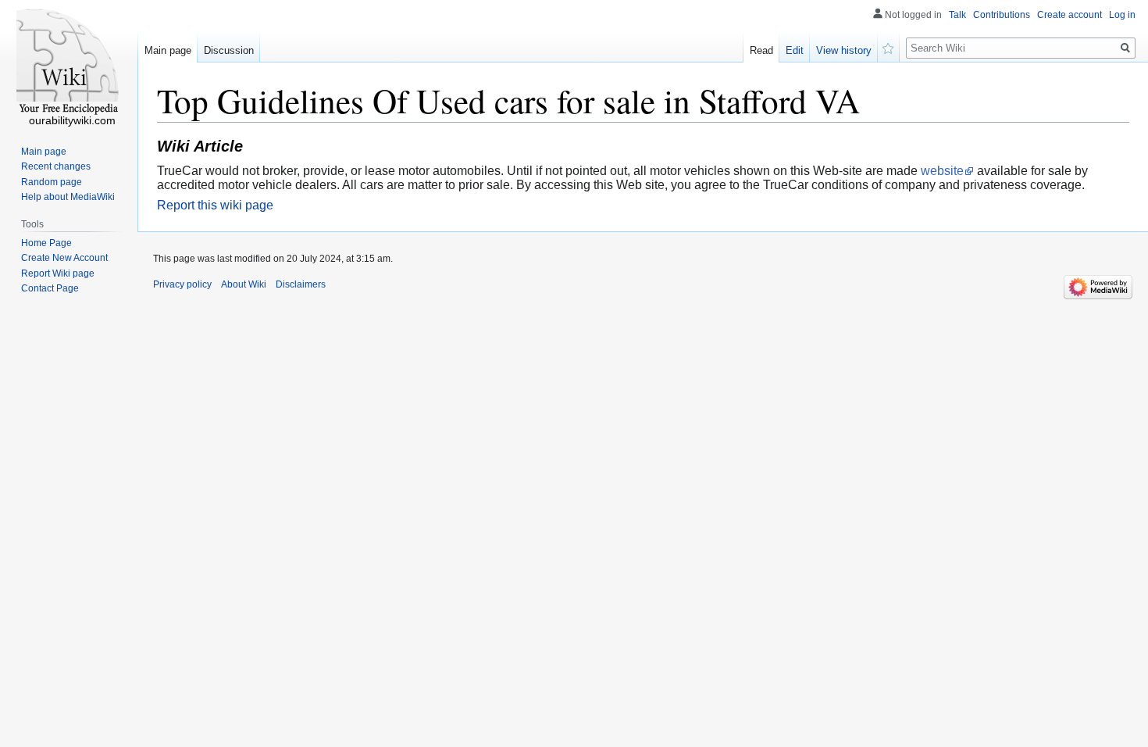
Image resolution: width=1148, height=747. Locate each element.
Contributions (1001, 14)
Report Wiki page (57, 273)
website (942, 170)
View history (844, 50)
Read (761, 50)
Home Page (46, 243)
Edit (795, 50)
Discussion (229, 50)
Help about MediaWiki (68, 196)
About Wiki (243, 284)
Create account (1069, 14)
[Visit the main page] (68, 62)
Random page (51, 182)
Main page (167, 50)
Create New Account (64, 257)
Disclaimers (301, 284)
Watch (889, 47)
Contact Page (50, 288)
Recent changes (56, 166)
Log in (1122, 14)
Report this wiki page (215, 205)
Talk (957, 14)
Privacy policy (182, 284)
